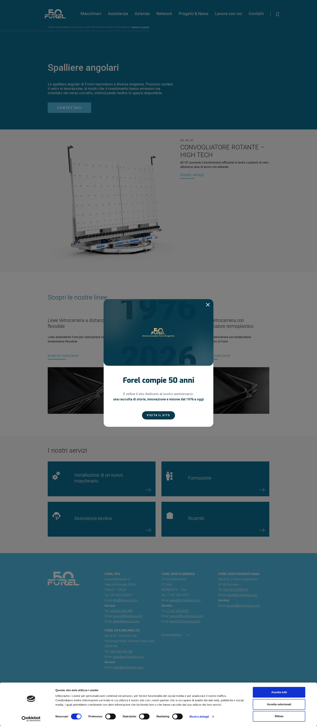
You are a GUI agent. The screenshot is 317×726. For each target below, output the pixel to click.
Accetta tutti (279, 692)
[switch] (110, 716)
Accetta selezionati (279, 704)
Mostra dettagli (199, 716)
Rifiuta (279, 716)
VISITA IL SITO (158, 415)
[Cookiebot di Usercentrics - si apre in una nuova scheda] (31, 719)
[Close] (208, 305)
